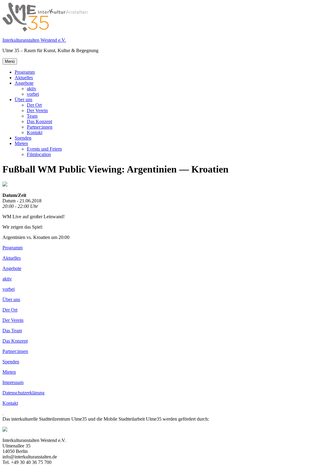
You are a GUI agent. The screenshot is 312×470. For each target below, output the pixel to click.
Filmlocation (39, 154)
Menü (10, 61)
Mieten (21, 143)
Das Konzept (39, 121)
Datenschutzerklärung (23, 392)
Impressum (12, 382)
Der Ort (34, 105)
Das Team (12, 330)
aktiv (31, 88)
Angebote (24, 83)
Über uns (23, 99)
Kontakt (34, 132)
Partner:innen (39, 127)
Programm (25, 72)
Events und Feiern (44, 148)
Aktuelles (24, 77)
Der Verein (37, 110)
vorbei (33, 94)
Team (32, 116)
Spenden (23, 138)
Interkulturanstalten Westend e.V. (34, 40)
